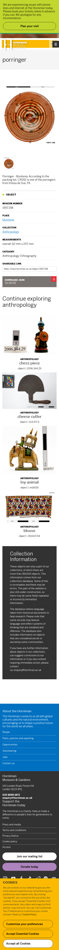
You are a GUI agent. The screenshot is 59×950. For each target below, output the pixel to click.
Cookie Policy (29, 914)
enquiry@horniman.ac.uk (27, 670)
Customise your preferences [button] (24, 924)
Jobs (5, 757)
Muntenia (8, 220)
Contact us (8, 763)
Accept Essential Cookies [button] (22, 934)
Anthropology (10, 232)
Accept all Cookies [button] (18, 943)
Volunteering (9, 750)
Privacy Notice (10, 835)
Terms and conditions (14, 830)
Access (6, 847)
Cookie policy (9, 841)
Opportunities (10, 744)
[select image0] (8, 163)
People (6, 732)
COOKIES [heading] (10, 882)
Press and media (11, 824)
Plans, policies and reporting (18, 738)
